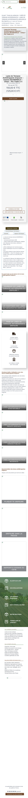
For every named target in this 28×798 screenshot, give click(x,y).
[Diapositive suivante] (24, 62)
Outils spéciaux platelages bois (12, 637)
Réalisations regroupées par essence (13, 664)
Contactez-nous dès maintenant (14, 794)
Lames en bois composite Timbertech (13, 633)
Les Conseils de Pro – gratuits (11, 649)
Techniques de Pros (9, 671)
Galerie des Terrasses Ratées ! (12, 654)
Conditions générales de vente (12, 655)
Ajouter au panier (13, 98)
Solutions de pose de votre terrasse (13, 648)
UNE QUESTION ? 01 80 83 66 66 (14, 212)
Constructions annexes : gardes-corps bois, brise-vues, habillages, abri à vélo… (14, 667)
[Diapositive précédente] (3, 62)
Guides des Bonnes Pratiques (11, 652)
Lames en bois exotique (10, 631)
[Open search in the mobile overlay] (10, 1)
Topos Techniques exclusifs (11, 651)
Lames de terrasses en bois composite (14, 636)
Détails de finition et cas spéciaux (12, 670)
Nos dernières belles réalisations (12, 662)
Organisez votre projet (10, 646)
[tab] (12, 228)
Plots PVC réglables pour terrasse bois (14, 634)
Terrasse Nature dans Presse (11, 673)
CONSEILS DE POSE (13, 209)
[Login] (22, 7)
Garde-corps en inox (9, 639)
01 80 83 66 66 (22, 2)
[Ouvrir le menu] (3, 8)
